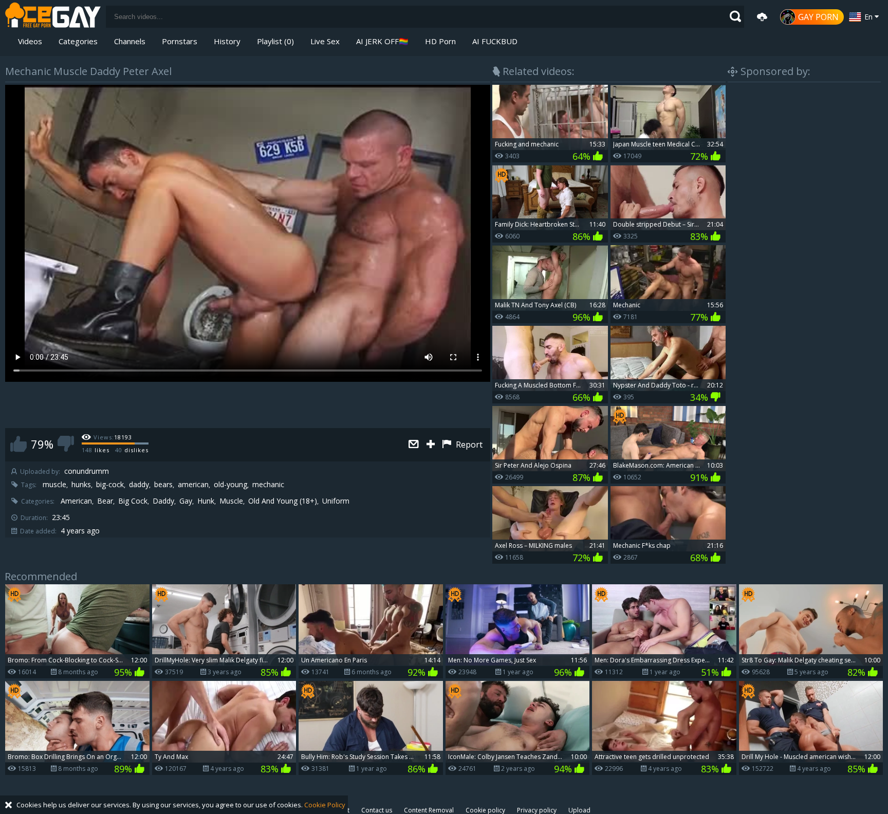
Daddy (163, 501)
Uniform (335, 501)
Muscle (231, 501)
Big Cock (132, 501)
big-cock (110, 484)
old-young (230, 484)
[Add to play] (432, 444)
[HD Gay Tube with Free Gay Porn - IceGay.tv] (53, 16)
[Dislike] (66, 443)
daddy (139, 484)
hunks (81, 484)
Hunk (205, 501)
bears (163, 484)
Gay (185, 501)
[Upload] (762, 17)
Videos (30, 41)
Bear (105, 501)
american (193, 484)
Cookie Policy (324, 804)
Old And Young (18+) (282, 501)
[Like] (18, 443)
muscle (54, 484)
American (76, 501)
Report (468, 444)
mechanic (268, 484)
